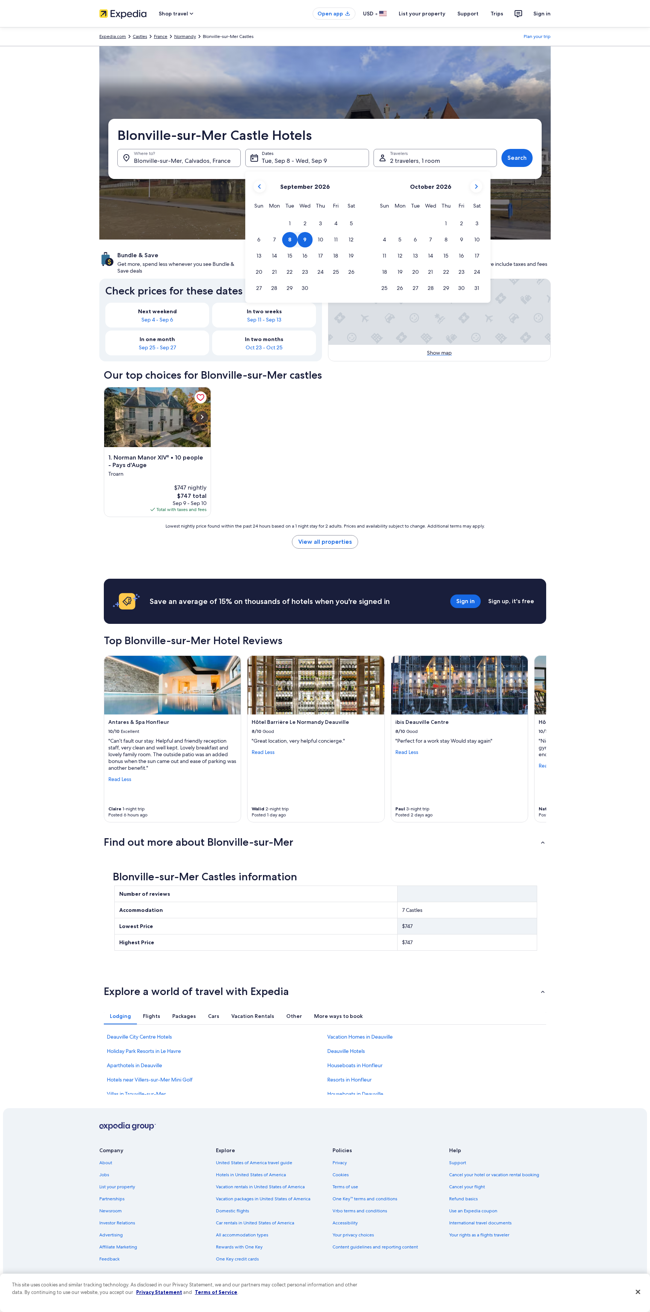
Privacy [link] (340, 1163)
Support (467, 13)
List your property (422, 13)
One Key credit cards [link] (237, 1259)
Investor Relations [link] (117, 1223)
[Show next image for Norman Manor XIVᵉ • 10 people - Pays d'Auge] (202, 417)
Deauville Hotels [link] (346, 1051)
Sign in (542, 13)
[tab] (120, 1016)
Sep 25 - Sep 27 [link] (157, 347)
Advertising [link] (111, 1235)
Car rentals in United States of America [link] (255, 1223)
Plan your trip (537, 36)
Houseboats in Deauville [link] (355, 1094)
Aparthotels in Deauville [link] (134, 1065)
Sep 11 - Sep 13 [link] (264, 319)
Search (517, 157)
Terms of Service (216, 1292)
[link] (200, 397)
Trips (497, 13)
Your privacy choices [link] (353, 1235)
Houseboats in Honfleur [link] (355, 1065)
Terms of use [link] (345, 1187)
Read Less (119, 779)
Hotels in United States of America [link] (251, 1175)
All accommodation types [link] (242, 1235)
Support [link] (457, 1163)
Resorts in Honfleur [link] (349, 1079)
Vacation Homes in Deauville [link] (360, 1036)
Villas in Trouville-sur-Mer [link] (136, 1094)
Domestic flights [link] (232, 1211)
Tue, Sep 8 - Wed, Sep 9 (294, 161)
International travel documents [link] (480, 1223)
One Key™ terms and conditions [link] (365, 1199)
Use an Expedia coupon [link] (473, 1211)
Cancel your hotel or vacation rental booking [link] (494, 1175)
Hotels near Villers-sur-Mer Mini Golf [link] (150, 1079)
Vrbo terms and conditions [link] (360, 1211)
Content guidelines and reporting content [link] (375, 1247)
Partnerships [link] (112, 1199)
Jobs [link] (104, 1175)
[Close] (638, 1292)
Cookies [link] (341, 1175)
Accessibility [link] (345, 1223)
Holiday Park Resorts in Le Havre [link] (144, 1051)
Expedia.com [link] (112, 36)
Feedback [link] (109, 1259)
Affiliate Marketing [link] (118, 1247)
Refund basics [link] (463, 1199)
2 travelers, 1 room (415, 161)
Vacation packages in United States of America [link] (263, 1199)
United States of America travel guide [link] (254, 1163)
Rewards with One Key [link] (239, 1247)
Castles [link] (140, 36)
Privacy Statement (159, 1292)
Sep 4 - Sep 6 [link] (157, 319)
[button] (290, 223)
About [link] (105, 1163)
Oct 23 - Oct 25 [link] (264, 347)
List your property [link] (117, 1187)
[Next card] (537, 739)
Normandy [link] (185, 36)
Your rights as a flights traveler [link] (479, 1235)
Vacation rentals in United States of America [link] (260, 1187)
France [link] (160, 36)
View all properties (325, 541)
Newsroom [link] (110, 1211)
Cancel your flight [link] (467, 1187)
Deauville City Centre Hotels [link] (139, 1036)
